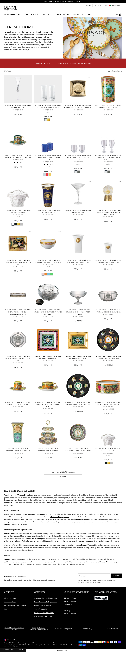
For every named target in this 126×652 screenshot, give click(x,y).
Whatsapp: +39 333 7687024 (44, 613)
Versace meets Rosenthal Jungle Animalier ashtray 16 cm (78, 357)
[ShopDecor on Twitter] (103, 5)
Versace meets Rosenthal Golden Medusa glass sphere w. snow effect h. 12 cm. (108, 212)
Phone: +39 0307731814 (42, 605)
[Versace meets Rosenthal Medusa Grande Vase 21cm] (18, 194)
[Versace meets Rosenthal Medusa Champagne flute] (18, 89)
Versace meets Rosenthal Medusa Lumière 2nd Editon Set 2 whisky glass (78, 158)
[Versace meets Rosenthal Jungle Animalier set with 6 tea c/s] (108, 339)
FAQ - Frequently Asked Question (15, 605)
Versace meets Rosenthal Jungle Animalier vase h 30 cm (108, 107)
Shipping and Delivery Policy (63, 629)
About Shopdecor (10, 598)
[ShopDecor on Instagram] (98, 5)
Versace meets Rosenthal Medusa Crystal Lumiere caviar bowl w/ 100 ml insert (48, 312)
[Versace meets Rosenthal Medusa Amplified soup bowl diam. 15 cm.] (48, 243)
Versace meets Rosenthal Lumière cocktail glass (78, 211)
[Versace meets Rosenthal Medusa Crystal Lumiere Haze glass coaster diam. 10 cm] (18, 293)
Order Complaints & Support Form (45, 602)
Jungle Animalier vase (79, 519)
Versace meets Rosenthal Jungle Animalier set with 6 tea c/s (108, 357)
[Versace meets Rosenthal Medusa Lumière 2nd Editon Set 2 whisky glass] (78, 139)
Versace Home (28, 514)
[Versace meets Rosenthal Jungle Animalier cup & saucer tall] (18, 386)
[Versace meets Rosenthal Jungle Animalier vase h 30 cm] (108, 89)
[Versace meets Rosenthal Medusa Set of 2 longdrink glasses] (48, 89)
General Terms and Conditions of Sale (14, 629)
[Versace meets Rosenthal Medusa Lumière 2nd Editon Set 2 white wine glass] (108, 139)
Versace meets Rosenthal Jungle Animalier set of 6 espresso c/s (78, 403)
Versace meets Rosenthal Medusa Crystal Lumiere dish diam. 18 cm (108, 311)
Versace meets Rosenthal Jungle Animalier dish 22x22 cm (48, 357)
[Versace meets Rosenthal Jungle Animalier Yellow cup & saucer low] (48, 386)
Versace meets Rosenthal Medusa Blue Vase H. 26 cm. (48, 211)
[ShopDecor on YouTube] (106, 5)
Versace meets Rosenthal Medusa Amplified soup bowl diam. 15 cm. (48, 261)
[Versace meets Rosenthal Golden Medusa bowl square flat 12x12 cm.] (78, 89)
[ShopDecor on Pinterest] (100, 5)
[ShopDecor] (11, 8)
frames (84, 545)
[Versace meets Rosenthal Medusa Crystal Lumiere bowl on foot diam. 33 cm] (78, 293)
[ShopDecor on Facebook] (95, 5)
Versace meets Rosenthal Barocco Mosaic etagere (48, 450)
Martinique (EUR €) (11, 640)
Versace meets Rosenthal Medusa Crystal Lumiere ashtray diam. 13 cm (18, 358)
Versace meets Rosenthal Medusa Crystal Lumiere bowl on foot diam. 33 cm (78, 312)
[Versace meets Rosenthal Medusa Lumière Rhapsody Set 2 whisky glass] (48, 139)
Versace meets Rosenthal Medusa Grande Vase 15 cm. (108, 450)
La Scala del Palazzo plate (14, 519)
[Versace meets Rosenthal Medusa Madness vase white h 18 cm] (108, 243)
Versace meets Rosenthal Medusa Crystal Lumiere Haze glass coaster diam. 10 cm (18, 312)
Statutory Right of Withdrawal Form (45, 598)
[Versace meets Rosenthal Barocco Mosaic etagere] (48, 432)
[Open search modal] (112, 14)
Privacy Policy (87, 629)
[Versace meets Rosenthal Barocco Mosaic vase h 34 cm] (18, 432)
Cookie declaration (112, 629)
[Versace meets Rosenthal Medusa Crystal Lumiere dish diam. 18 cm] (108, 293)
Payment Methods (10, 602)
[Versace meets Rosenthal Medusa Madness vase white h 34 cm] (78, 243)
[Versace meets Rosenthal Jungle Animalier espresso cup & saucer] (18, 139)
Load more (63, 477)
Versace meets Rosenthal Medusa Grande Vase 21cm (18, 211)
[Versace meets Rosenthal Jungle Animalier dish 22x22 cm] (48, 339)
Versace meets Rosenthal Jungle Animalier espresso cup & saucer (18, 157)
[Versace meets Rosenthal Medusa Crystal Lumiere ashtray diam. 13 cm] (18, 339)
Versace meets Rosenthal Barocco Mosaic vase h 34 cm (18, 450)
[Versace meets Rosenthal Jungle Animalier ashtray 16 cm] (78, 339)
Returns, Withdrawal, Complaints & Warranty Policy (38, 629)
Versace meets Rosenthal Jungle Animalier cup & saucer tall (18, 403)
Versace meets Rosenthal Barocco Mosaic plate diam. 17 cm (78, 450)
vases (63, 545)
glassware (42, 545)
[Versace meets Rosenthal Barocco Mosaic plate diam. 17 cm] (78, 432)
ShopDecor (18, 643)
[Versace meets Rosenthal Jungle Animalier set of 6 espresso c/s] (78, 386)
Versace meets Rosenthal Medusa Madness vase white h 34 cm (78, 261)
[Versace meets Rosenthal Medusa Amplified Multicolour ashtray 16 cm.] (18, 243)
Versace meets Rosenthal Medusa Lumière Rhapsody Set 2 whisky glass (48, 158)
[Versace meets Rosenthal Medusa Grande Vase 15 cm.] (108, 432)
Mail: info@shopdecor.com (43, 616)
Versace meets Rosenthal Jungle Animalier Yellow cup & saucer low (48, 404)
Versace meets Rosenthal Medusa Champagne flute (18, 107)
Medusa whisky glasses (59, 517)
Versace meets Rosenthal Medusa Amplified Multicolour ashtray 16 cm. (18, 262)
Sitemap (6, 609)
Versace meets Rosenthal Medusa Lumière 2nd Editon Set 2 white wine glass (108, 158)
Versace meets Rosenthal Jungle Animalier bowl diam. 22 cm (108, 403)
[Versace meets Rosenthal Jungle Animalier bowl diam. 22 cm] (108, 386)
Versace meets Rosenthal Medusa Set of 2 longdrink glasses (48, 107)
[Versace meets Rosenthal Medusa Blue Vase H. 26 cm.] (48, 194)
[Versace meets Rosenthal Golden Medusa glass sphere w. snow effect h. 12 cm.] (108, 194)
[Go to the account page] (117, 14)
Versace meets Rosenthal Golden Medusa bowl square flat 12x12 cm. (78, 107)
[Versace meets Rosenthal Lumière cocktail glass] (78, 194)
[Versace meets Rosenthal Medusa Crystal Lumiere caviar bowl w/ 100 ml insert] (48, 293)
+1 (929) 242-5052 (40, 609)
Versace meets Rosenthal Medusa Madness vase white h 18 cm (108, 261)
